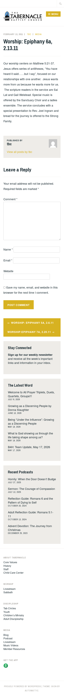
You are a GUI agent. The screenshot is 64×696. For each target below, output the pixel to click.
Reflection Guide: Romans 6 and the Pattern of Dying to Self (30, 500)
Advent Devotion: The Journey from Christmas (30, 528)
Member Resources (14, 649)
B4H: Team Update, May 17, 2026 (29, 447)
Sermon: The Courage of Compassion (31, 489)
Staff (6, 569)
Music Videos (10, 645)
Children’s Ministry (13, 615)
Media (38, 34)
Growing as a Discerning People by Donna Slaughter (29, 408)
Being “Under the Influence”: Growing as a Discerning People (31, 421)
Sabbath (8, 592)
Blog (6, 635)
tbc (29, 34)
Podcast (7, 638)
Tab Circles (9, 608)
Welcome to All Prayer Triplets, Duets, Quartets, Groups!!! (31, 394)
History (7, 566)
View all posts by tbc (19, 152)
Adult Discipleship (13, 619)
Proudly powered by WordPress (22, 686)
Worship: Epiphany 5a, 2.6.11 (32, 322)
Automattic (32, 690)
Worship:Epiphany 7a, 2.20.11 (29, 332)
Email (7, 260)
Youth (6, 612)
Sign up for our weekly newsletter (30, 355)
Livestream (9, 589)
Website (8, 271)
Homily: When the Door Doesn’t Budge (32, 479)
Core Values (10, 562)
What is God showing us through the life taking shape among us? (30, 435)
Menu (54, 14)
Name (8, 249)
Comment (10, 199)
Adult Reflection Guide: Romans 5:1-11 (30, 514)
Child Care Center (13, 572)
